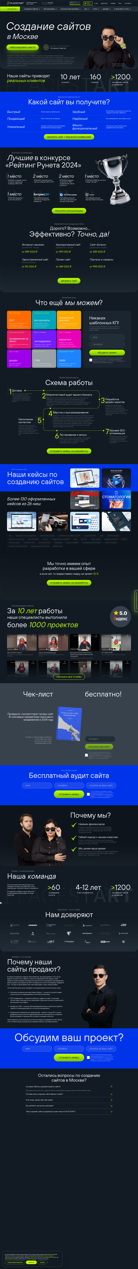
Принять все (31, 1262)
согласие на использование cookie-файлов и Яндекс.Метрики (42, 1257)
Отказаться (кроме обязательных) (15, 1262)
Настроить (42, 1262)
